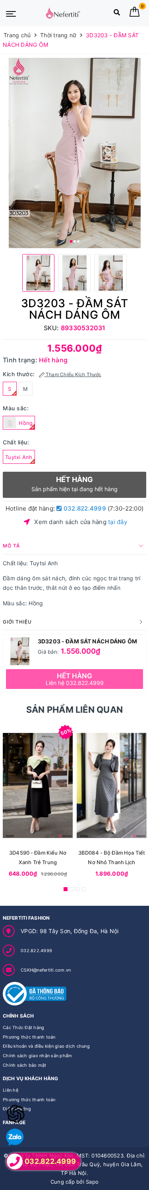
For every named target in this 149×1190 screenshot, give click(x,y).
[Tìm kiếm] (117, 14)
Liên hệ (10, 1090)
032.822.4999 (84, 508)
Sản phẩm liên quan (74, 709)
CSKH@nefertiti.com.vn (46, 970)
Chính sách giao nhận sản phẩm (37, 1055)
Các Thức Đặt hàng (23, 1027)
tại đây (117, 522)
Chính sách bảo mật (24, 1065)
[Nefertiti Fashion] (63, 13)
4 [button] (83, 889)
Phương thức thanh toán (29, 1037)
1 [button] (71, 241)
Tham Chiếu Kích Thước (73, 374)
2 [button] (75, 241)
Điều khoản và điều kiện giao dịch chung (46, 1046)
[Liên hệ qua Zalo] (15, 1137)
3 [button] (78, 241)
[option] (74, 153)
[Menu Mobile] (11, 13)
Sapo (92, 1182)
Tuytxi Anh (19, 457)
